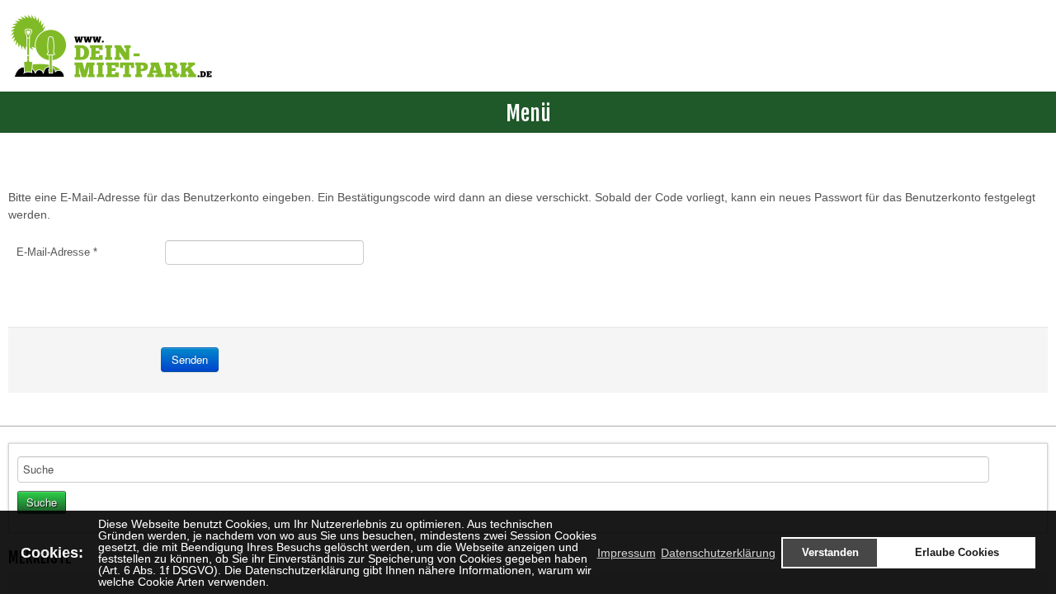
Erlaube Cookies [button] (957, 553)
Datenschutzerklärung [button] (718, 552)
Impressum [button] (626, 552)
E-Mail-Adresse (56, 252)
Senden (190, 359)
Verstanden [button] (830, 553)
